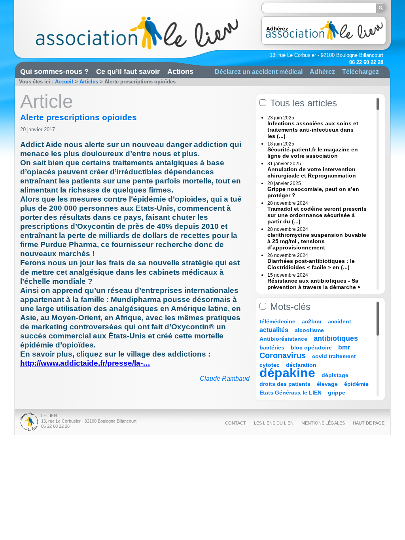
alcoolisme (309, 330)
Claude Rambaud (225, 378)
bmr (344, 347)
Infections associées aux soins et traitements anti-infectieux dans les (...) (312, 129)
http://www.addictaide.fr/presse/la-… (85, 363)
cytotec (269, 365)
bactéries (271, 347)
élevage (327, 384)
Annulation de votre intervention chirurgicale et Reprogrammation (311, 172)
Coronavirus (283, 355)
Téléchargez (360, 71)
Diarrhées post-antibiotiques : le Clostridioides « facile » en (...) (311, 264)
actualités (273, 330)
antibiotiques (336, 338)
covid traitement (334, 356)
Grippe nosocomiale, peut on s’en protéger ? (313, 192)
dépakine (287, 373)
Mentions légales (323, 423)
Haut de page (368, 423)
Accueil (64, 82)
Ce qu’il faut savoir (128, 72)
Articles (88, 82)
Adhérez (322, 71)
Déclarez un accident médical (259, 71)
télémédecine (277, 321)
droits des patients (284, 384)
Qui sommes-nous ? (54, 72)
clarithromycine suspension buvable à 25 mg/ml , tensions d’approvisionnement (316, 241)
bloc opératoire (311, 347)
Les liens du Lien (273, 423)
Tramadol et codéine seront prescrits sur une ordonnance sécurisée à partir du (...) (317, 215)
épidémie (356, 384)
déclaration (301, 365)
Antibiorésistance (283, 339)
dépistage (335, 375)
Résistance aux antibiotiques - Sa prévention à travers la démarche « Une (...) (314, 287)
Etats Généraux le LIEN (290, 392)
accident (339, 321)
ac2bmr (312, 321)
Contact (235, 423)
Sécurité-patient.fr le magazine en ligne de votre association (312, 152)
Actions (180, 72)
